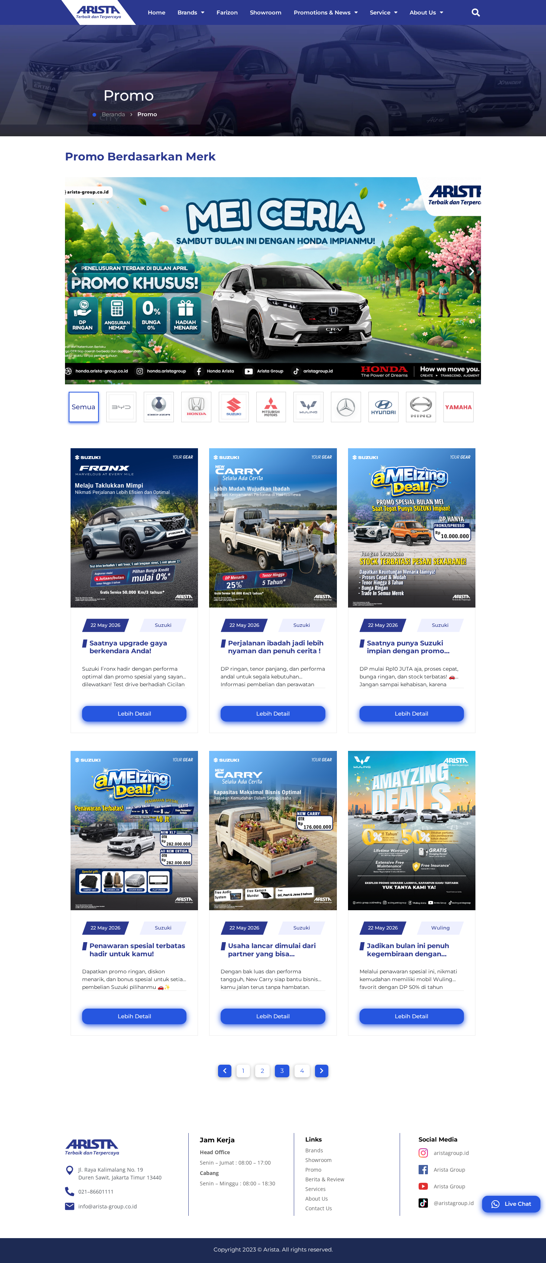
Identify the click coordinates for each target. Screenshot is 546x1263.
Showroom (266, 12)
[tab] (121, 407)
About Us (423, 12)
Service (380, 12)
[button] (475, 12)
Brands (187, 12)
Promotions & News (322, 12)
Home (156, 12)
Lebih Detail (134, 713)
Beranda (113, 114)
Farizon (227, 12)
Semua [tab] (83, 407)
